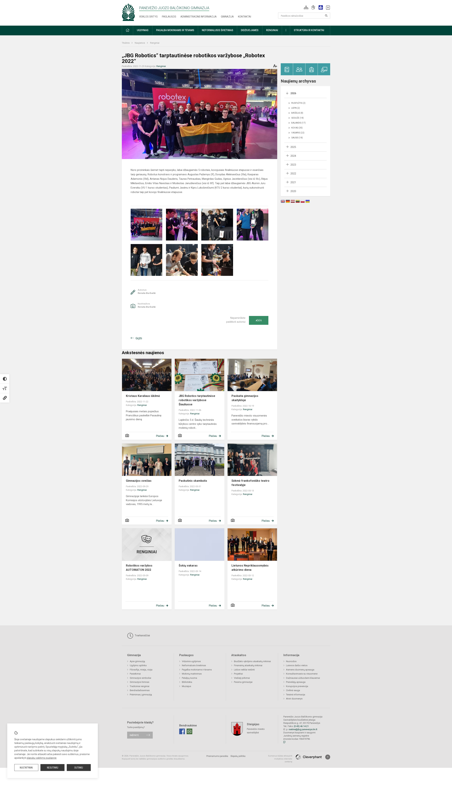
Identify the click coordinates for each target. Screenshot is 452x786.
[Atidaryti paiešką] (326, 15)
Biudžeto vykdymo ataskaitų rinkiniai (252, 661)
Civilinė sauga (293, 690)
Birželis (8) (297, 113)
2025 (293, 147)
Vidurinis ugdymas (191, 661)
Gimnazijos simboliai (140, 678)
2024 (293, 155)
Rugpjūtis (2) (298, 103)
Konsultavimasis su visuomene (301, 673)
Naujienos (140, 43)
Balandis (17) (298, 123)
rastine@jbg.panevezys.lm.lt (303, 729)
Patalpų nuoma (189, 678)
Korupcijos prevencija (297, 686)
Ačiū (259, 320)
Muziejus (186, 686)
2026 (293, 93)
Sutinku (78, 767)
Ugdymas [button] (142, 30)
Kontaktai (244, 16)
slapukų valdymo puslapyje (41, 757)
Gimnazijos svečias (138, 480)
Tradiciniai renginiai (139, 686)
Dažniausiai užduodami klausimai (303, 678)
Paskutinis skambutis (193, 480)
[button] (306, 7)
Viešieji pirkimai (242, 678)
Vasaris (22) (297, 132)
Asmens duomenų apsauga (300, 669)
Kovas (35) (297, 128)
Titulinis (126, 43)
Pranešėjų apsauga (295, 682)
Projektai (238, 673)
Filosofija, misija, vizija (141, 669)
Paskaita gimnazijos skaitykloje (244, 398)
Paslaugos (169, 16)
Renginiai (154, 43)
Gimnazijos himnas (139, 682)
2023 (293, 164)
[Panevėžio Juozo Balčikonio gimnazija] (128, 12)
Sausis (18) (297, 137)
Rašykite (134, 735)
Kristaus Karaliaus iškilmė (143, 396)
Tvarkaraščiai (142, 635)
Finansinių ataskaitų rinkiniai (248, 665)
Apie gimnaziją (137, 661)
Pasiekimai (135, 673)
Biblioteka (187, 682)
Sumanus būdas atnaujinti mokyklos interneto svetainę (280, 759)
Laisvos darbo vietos (296, 665)
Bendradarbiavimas (140, 690)
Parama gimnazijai (243, 682)
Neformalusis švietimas (194, 665)
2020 (293, 191)
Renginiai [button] (272, 30)
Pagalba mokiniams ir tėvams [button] (175, 30)
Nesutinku (52, 767)
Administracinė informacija (198, 16)
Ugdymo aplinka (138, 665)
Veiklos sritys (148, 16)
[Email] (189, 731)
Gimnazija (227, 16)
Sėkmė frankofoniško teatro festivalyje (250, 483)
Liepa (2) (295, 108)
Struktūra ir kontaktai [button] (309, 30)
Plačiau (160, 436)
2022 (293, 173)
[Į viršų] (327, 757)
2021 (293, 182)
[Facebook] (182, 731)
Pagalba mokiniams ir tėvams (197, 669)
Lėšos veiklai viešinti (244, 669)
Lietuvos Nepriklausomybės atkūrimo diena (250, 567)
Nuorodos (291, 661)
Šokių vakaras (188, 565)
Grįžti (139, 338)
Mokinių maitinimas (192, 673)
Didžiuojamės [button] (249, 30)
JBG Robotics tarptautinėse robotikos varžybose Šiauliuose (197, 400)
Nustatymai (26, 767)
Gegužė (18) (297, 118)
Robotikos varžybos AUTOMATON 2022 (139, 567)
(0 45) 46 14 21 (301, 726)
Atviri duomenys (294, 698)
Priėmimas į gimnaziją (141, 694)
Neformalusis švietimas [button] (217, 30)
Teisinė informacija (295, 694)
